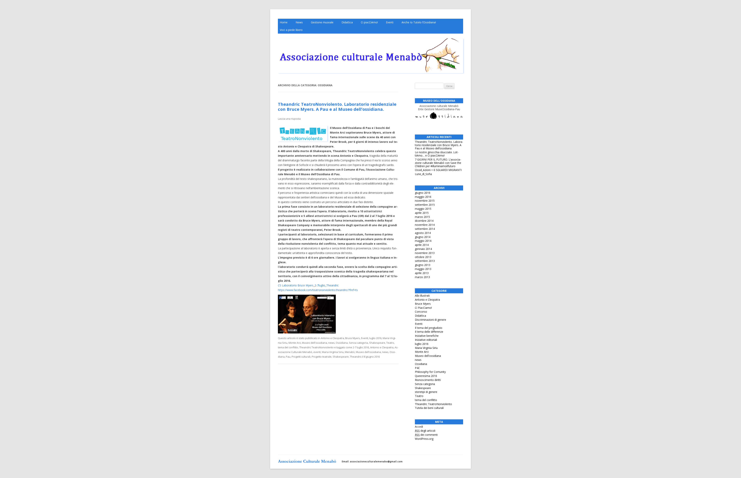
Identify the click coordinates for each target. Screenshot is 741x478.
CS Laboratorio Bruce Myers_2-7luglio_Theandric (308, 285)
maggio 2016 (423, 197)
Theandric (356, 356)
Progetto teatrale (322, 356)
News (299, 22)
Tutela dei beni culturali (429, 408)
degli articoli (425, 430)
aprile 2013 (422, 273)
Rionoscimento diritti (428, 380)
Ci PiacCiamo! (423, 308)
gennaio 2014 (423, 249)
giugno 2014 (422, 237)
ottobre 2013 (423, 257)
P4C (417, 368)
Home (284, 22)
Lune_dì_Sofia (423, 174)
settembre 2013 (425, 261)
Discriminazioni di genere (430, 319)
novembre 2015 (425, 200)
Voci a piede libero (291, 30)
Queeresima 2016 (426, 376)
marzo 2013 (422, 277)
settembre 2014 (425, 229)
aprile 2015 (422, 213)
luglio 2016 (375, 338)
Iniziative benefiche (427, 336)
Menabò (350, 352)
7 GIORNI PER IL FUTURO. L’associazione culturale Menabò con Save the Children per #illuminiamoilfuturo (438, 163)
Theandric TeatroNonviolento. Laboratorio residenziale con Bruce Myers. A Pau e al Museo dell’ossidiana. (337, 106)
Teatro (390, 342)
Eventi (389, 22)
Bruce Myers (352, 338)
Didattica (347, 22)
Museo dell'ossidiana (314, 342)
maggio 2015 (423, 209)
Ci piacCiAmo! (369, 22)
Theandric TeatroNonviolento (316, 347)
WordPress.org (424, 439)
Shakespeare (377, 342)
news (331, 342)
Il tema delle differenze (429, 331)
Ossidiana (342, 342)
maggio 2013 (423, 269)
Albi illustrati (422, 295)
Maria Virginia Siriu (333, 352)
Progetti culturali (301, 356)
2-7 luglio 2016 (361, 347)
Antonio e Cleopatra (332, 338)
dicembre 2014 (424, 221)
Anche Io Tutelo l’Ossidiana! (419, 22)
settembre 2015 (425, 204)
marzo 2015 (422, 217)
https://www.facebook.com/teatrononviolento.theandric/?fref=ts (318, 290)
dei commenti (426, 435)
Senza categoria (358, 342)
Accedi (419, 426)
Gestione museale (322, 22)
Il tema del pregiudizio (428, 328)
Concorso (421, 311)
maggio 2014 (423, 241)
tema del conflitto (288, 347)
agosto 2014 (423, 233)
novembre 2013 (425, 253)
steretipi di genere (426, 392)
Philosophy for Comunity (430, 372)
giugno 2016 (422, 193)
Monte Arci (294, 342)
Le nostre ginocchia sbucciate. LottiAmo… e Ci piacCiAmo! (436, 153)
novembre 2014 (425, 225)
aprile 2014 (422, 245)
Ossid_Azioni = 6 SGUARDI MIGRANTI (438, 170)
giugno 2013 (422, 265)
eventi (317, 352)
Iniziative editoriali (426, 340)
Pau (288, 356)
